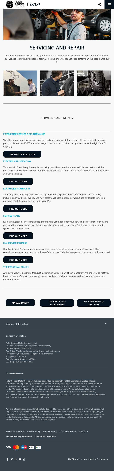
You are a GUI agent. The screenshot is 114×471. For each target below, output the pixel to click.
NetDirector (74, 459)
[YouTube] (20, 459)
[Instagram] (24, 459)
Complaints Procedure (45, 436)
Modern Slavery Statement (19, 436)
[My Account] (99, 4)
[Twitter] (12, 459)
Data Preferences (68, 431)
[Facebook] (8, 459)
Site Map (83, 431)
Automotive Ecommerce (96, 459)
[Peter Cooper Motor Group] (15, 4)
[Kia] (35, 4)
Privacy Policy (50, 431)
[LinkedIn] (16, 459)
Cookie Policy (33, 431)
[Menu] (109, 4)
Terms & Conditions (15, 431)
